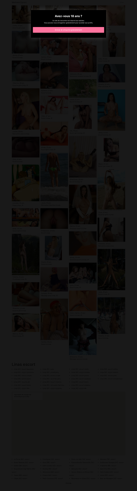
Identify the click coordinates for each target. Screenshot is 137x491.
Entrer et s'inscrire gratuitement (68, 30)
